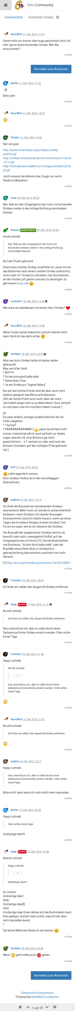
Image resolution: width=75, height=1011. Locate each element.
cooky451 (16, 301)
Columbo (16, 580)
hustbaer (16, 354)
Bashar (14, 83)
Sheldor (15, 137)
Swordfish (16, 34)
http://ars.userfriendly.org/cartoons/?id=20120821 (39, 562)
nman (14, 198)
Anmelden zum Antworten (51, 69)
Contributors (51, 996)
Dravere (15, 230)
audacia (15, 499)
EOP (13, 467)
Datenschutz (29, 992)
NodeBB (36, 996)
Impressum (46, 992)
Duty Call (22, 283)
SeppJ (14, 604)
